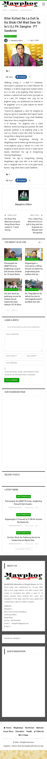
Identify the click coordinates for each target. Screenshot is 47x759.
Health (29, 731)
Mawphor (7, 746)
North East (29, 728)
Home (8, 728)
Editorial (40, 731)
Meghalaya (18, 728)
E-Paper (25, 735)
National (39, 728)
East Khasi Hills (10, 36)
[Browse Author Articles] (23, 195)
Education (20, 731)
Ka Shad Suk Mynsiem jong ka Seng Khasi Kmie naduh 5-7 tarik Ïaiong (12, 224)
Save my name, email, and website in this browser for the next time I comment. (22, 373)
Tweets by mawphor (12, 638)
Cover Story (8, 731)
